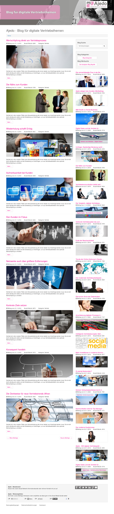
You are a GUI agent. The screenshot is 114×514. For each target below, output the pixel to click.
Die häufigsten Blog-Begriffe (87, 64)
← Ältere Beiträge (13, 438)
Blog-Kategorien (87, 58)
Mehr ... (9, 78)
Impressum (42, 505)
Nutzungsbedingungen (12, 505)
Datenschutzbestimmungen (29, 505)
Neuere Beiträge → (66, 438)
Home (9, 36)
